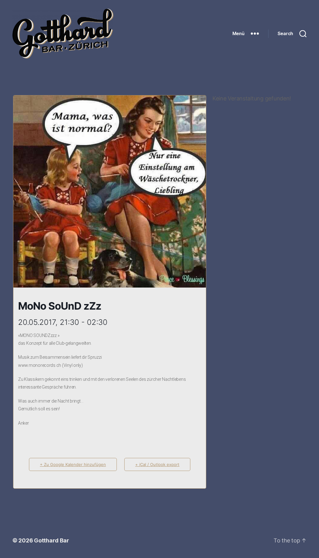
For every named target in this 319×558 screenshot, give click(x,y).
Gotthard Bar (51, 540)
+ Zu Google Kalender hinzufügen (73, 464)
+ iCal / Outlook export (157, 464)
